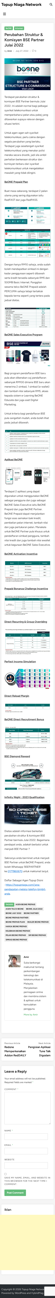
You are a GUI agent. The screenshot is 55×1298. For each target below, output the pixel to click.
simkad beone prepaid (16, 940)
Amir (9, 51)
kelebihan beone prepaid (18, 931)
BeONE (9, 28)
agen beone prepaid (25, 904)
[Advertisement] (27, 1242)
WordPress (20, 1293)
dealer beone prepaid (38, 922)
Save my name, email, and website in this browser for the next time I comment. (27, 1181)
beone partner (31, 913)
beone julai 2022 (34, 909)
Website (9, 1159)
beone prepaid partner (17, 918)
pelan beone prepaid (16, 935)
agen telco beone (15, 909)
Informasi (19, 28)
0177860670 (15, 871)
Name (8, 1130)
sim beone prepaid (37, 935)
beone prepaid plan (15, 922)
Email (8, 1145)
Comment (11, 1089)
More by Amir (31, 1014)
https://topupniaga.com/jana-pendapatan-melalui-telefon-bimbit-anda (25, 889)
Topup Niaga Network (21, 4)
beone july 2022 (13, 913)
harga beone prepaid (16, 926)
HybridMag (37, 1293)
